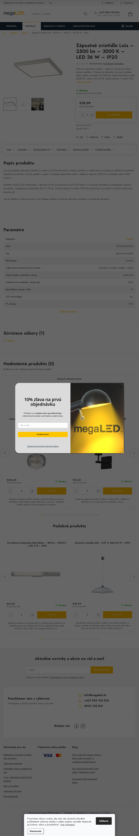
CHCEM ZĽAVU (43, 434)
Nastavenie (35, 831)
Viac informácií (67, 824)
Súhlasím (103, 821)
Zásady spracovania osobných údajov (43, 446)
